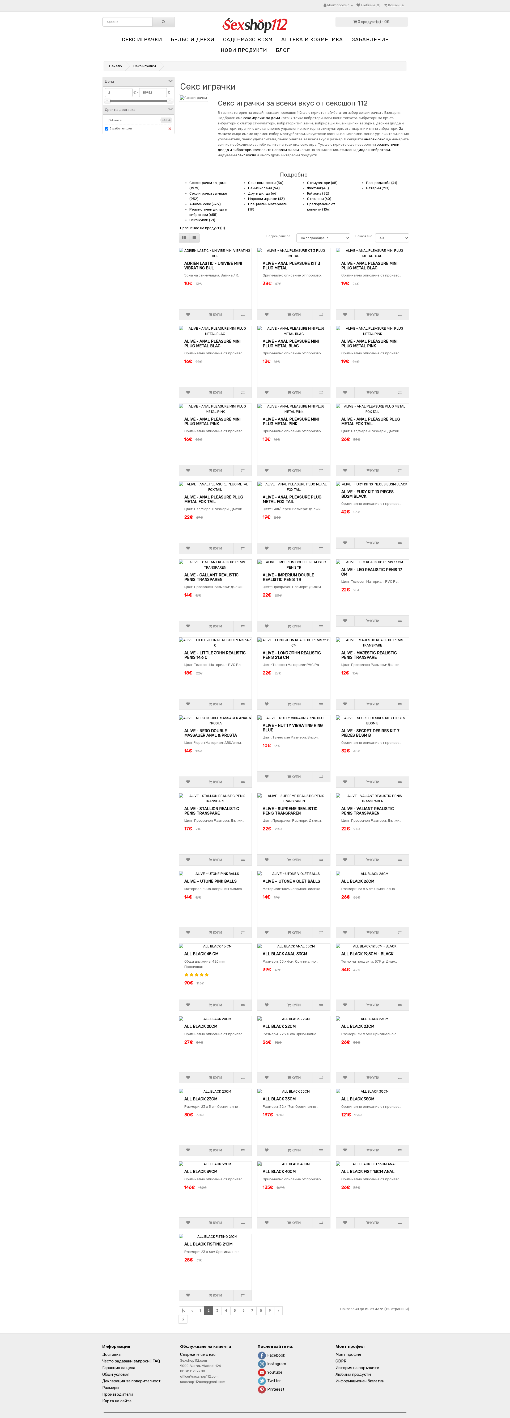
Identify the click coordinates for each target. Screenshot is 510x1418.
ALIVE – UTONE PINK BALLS (210, 881)
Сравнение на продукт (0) (202, 228)
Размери (110, 1387)
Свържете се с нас (197, 1354)
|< (183, 1310)
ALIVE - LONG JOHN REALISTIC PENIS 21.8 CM (292, 655)
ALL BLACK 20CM (200, 1026)
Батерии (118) (377, 188)
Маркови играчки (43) (266, 199)
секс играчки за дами (261, 118)
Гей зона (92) (318, 193)
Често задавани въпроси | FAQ (131, 1361)
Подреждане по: (278, 236)
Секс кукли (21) (202, 220)
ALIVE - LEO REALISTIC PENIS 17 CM (371, 572)
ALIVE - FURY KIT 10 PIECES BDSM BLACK (367, 494)
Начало (115, 66)
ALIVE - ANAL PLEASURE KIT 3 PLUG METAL (291, 265)
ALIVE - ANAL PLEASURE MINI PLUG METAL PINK (369, 343)
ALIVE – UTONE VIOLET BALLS (291, 881)
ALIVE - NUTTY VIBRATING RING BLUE (293, 727)
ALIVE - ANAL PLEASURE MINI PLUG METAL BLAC (369, 265)
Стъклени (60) (319, 199)
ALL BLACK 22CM (279, 1026)
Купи (217, 315)
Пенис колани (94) (264, 188)
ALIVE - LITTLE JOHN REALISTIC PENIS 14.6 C (215, 655)
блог (283, 50)
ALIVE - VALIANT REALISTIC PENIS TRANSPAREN (367, 811)
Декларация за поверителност (131, 1381)
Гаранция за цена (118, 1367)
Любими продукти (353, 1374)
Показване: (362, 236)
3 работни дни (120, 128)
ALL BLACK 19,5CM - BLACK (367, 953)
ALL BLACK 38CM (357, 1099)
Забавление (370, 39)
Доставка (111, 1354)
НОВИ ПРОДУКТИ (244, 50)
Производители (117, 1394)
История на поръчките (357, 1367)
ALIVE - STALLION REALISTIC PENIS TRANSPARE (211, 811)
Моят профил (348, 1354)
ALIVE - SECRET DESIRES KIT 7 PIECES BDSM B (370, 733)
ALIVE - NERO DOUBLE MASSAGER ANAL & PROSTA (210, 733)
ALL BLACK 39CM (200, 1171)
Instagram (276, 1363)
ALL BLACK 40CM (279, 1171)
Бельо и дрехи (192, 39)
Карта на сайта (116, 1401)
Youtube (274, 1372)
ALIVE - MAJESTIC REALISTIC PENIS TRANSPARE (369, 655)
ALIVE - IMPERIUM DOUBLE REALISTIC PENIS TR (288, 577)
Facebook (275, 1355)
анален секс (374, 139)
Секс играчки (142, 39)
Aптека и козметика (312, 39)
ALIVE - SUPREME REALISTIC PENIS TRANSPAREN (290, 811)
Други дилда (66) (263, 193)
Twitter (273, 1380)
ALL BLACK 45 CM (201, 953)
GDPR (340, 1361)
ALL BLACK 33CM (279, 1099)
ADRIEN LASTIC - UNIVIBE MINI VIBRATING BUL (213, 265)
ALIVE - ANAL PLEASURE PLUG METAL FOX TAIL (370, 421)
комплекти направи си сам (276, 150)
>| (183, 1319)
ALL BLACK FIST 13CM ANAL (367, 1171)
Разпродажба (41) (381, 183)
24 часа (115, 120)
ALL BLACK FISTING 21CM (208, 1244)
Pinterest (275, 1389)
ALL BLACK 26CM (357, 881)
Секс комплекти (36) (265, 183)
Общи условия (115, 1374)
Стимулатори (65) (322, 183)
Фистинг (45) (318, 188)
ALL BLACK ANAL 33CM (285, 953)
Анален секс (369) (205, 204)
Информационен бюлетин (359, 1381)
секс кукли (247, 155)
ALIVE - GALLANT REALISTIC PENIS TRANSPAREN (211, 577)
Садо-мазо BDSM (248, 39)
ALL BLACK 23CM (357, 1026)
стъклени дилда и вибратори (364, 150)
